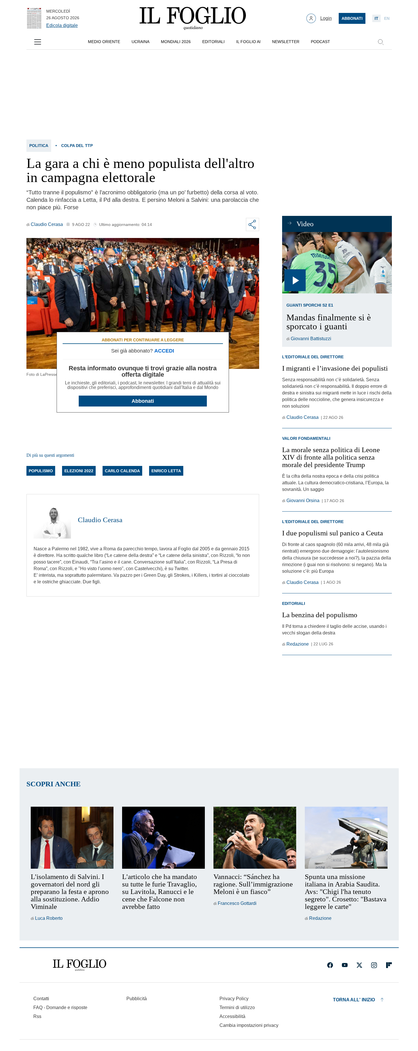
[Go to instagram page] (374, 965)
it (376, 18)
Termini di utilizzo (237, 1007)
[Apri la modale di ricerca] (380, 42)
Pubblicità (136, 998)
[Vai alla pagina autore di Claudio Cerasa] (52, 520)
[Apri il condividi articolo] (252, 224)
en (387, 18)
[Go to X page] (359, 965)
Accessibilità (232, 1016)
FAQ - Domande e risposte (60, 1007)
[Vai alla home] (193, 18)
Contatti (41, 998)
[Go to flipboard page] (389, 965)
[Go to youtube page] (345, 965)
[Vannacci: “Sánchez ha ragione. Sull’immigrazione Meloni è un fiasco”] (254, 838)
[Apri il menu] (37, 42)
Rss (37, 1016)
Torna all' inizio (354, 999)
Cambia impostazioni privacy (248, 1025)
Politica (38, 145)
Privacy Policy (234, 998)
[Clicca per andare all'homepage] (79, 965)
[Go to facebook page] (330, 965)
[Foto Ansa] (337, 263)
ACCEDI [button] (164, 351)
